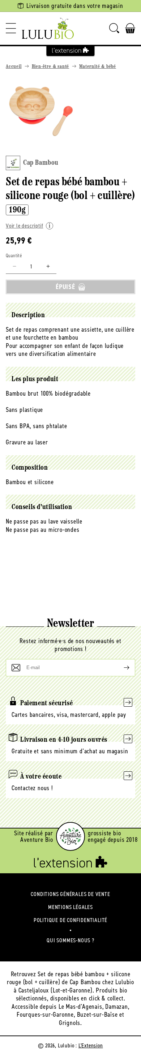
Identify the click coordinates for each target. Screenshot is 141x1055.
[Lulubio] (48, 28)
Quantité (14, 255)
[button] (11, 28)
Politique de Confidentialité (70, 920)
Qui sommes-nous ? (70, 940)
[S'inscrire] (120, 667)
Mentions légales (70, 907)
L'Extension (90, 1045)
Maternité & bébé (97, 66)
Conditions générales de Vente (70, 894)
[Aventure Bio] (70, 836)
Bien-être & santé (50, 66)
